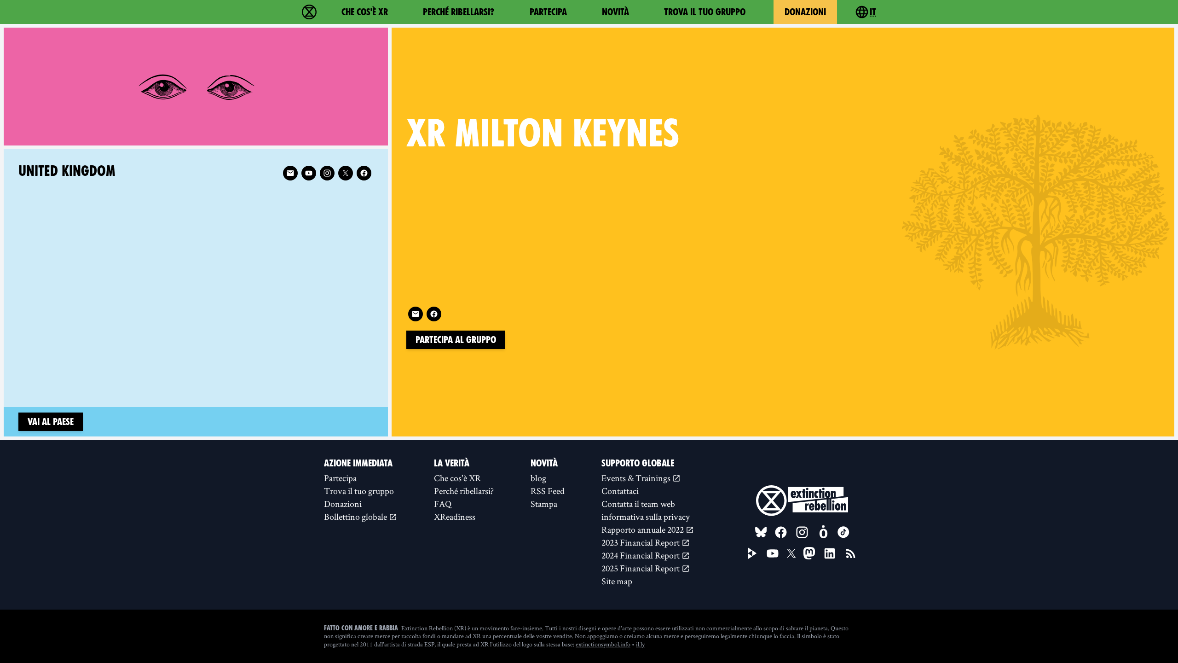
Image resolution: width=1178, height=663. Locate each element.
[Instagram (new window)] (327, 173)
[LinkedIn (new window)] (829, 553)
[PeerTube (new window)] (752, 553)
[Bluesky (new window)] (761, 532)
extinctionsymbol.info (603, 644)
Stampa (544, 504)
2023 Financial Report (641, 542)
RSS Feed (548, 491)
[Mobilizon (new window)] (823, 532)
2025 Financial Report (641, 568)
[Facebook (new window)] (434, 314)
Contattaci (620, 491)
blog (538, 478)
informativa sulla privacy (645, 517)
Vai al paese (51, 421)
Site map (616, 581)
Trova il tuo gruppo (704, 11)
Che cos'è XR (364, 11)
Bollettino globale (356, 517)
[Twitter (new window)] (345, 173)
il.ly (640, 644)
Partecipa (548, 11)
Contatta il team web (638, 504)
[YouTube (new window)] (772, 553)
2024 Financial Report (641, 555)
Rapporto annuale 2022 (643, 529)
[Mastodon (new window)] (809, 553)
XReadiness (454, 517)
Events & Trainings (636, 478)
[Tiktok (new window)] (843, 532)
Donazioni (805, 11)
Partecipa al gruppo (456, 339)
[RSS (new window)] (850, 553)
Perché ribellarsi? (458, 11)
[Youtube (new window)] (308, 173)
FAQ (442, 504)
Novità (615, 11)
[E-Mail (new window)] (415, 314)
